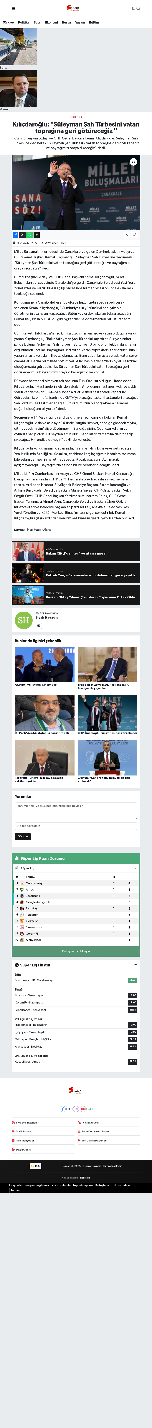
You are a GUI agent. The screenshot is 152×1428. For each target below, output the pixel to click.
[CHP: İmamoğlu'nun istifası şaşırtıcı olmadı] (107, 712)
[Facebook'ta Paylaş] (15, 235)
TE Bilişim (85, 1177)
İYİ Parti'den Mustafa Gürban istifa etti (42, 733)
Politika (23, 22)
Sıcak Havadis (47, 617)
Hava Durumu (91, 1122)
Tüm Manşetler (25, 1140)
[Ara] (138, 9)
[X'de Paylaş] (22, 235)
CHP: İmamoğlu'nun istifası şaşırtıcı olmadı (107, 733)
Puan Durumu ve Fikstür (96, 1131)
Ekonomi (51, 22)
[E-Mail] (39, 626)
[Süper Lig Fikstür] (135, 965)
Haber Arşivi (23, 1149)
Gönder (22, 836)
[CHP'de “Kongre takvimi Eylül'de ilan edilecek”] (107, 757)
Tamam (16, 1190)
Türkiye (8, 22)
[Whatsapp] (89, 1109)
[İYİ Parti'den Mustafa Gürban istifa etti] (45, 712)
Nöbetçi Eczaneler (27, 1122)
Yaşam (80, 22)
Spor (37, 22)
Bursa (66, 22)
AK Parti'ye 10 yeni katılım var (36, 684)
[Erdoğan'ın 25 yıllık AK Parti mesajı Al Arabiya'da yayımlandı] (107, 664)
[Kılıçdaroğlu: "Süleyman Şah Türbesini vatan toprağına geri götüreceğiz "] (76, 192)
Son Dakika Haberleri (94, 1140)
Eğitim (94, 22)
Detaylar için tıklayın (76, 951)
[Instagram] (76, 1109)
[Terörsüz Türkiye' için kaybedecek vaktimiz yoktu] (45, 757)
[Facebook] (63, 1109)
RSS (37, 1166)
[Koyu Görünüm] (133, 9)
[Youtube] (83, 1109)
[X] (69, 1109)
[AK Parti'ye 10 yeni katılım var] (45, 664)
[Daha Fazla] (37, 235)
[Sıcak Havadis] (73, 9)
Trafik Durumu (24, 1131)
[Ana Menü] (13, 9)
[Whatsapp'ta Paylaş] (29, 235)
